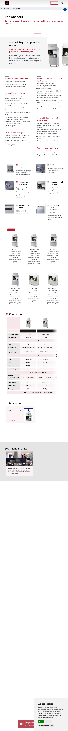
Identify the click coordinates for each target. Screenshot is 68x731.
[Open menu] (62, 3)
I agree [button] (41, 721)
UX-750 (45, 331)
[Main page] (7, 3)
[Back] (60, 3)
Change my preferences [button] (46, 725)
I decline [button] (48, 721)
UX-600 (28, 331)
